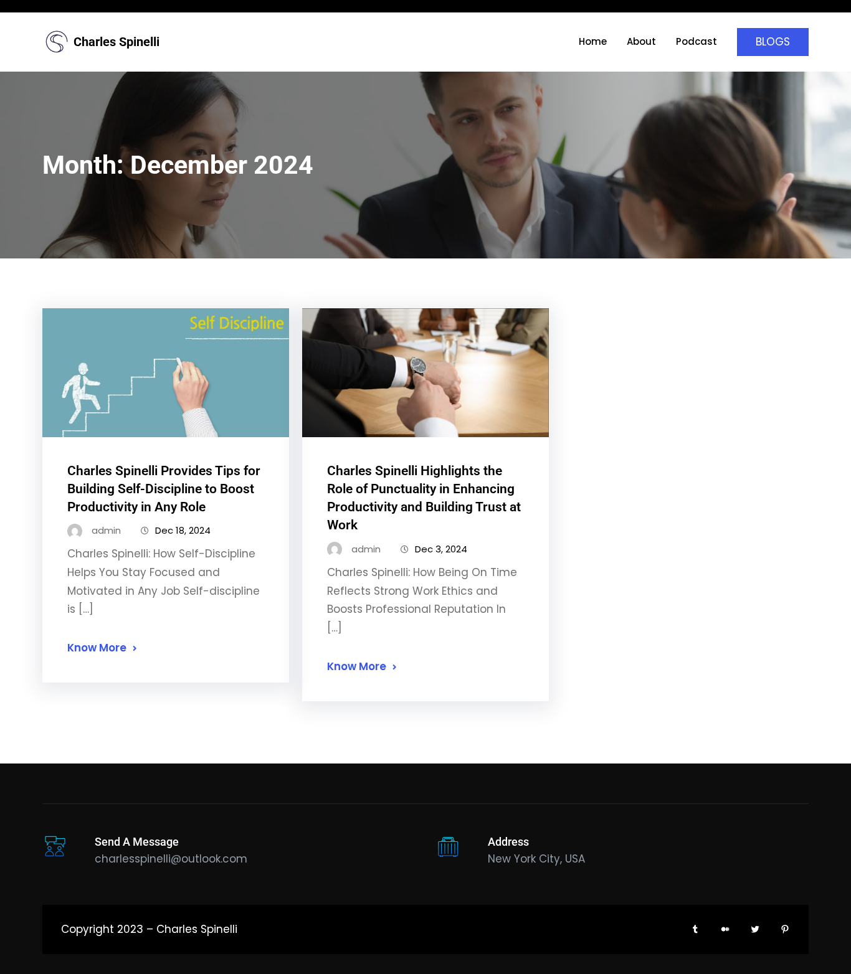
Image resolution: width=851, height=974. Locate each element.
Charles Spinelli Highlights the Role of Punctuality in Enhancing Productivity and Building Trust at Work (424, 497)
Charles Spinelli (116, 41)
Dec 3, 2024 (441, 549)
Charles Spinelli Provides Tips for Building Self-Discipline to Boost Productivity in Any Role (163, 488)
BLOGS (773, 41)
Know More (96, 647)
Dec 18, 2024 (183, 530)
